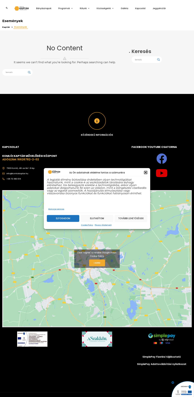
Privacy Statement (103, 225)
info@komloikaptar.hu (17, 173)
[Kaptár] (22, 9)
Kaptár (6, 27)
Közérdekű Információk (97, 134)
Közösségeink (104, 8)
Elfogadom (63, 218)
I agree (97, 263)
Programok (64, 8)
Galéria (124, 8)
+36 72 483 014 (14, 178)
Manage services (56, 209)
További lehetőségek (131, 218)
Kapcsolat (140, 8)
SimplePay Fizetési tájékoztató (161, 357)
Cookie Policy (87, 225)
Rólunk (83, 8)
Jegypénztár (159, 8)
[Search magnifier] (29, 72)
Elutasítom (97, 218)
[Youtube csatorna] (161, 173)
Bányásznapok (43, 8)
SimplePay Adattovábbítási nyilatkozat (161, 364)
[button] (145, 172)
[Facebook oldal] (161, 158)
